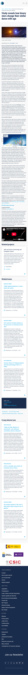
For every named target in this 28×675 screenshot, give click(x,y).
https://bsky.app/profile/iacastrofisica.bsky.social (19, 663)
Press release (7, 402)
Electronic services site (7, 641)
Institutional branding (7, 636)
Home (3, 9)
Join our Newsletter (14, 654)
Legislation (4, 588)
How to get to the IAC (7, 575)
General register (6, 582)
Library (3, 580)
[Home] (2, 3)
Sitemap (4, 616)
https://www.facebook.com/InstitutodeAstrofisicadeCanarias (8, 663)
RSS (3, 639)
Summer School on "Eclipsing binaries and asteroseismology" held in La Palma (14, 364)
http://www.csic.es (13, 562)
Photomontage (7, 360)
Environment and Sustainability (9, 598)
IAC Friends (4, 609)
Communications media (14, 411)
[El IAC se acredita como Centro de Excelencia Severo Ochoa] (24, 496)
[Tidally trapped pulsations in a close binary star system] (24, 315)
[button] (14, 32)
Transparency (5, 591)
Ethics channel (5, 643)
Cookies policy (5, 623)
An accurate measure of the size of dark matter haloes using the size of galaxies (13, 506)
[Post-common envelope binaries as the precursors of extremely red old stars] (24, 355)
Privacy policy (5, 618)
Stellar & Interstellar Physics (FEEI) (9, 413)
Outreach (6, 9)
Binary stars (20, 413)
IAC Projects (5, 602)
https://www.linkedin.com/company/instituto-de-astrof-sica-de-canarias (14, 663)
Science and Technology (10, 405)
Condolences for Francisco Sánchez (11, 646)
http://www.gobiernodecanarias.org (7, 554)
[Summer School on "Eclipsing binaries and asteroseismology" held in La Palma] (24, 395)
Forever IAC (4, 600)
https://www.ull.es (19, 554)
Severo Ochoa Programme (8, 607)
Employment (5, 632)
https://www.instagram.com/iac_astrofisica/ (11, 663)
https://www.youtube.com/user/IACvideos (16, 663)
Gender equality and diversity (9, 595)
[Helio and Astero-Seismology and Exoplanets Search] (24, 274)
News (10, 9)
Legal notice (5, 621)
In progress (8, 269)
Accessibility (5, 625)
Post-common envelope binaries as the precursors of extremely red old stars (13, 324)
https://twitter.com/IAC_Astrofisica (5, 663)
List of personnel (6, 577)
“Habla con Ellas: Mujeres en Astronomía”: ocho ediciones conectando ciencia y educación (12, 429)
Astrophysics (5, 411)
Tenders (4, 634)
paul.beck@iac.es (10, 209)
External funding (6, 605)
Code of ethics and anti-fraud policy (11, 593)
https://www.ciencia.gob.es (13, 547)
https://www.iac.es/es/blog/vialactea (22, 663)
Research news (7, 283)
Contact (4, 573)
